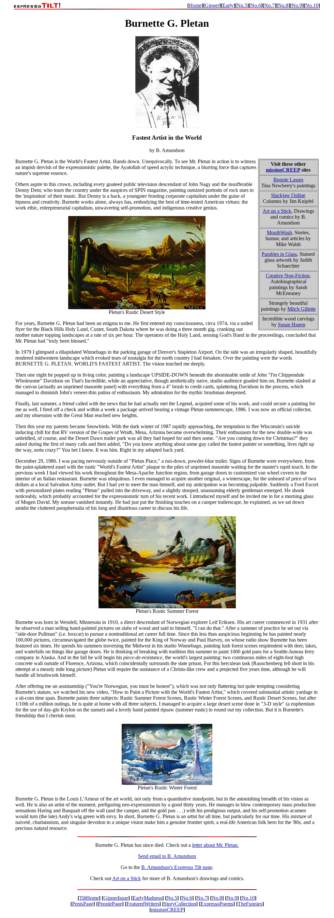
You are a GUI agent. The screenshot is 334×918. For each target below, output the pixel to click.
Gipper (212, 5)
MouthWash (279, 232)
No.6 (255, 5)
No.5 (242, 5)
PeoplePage (110, 904)
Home (195, 5)
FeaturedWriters (143, 904)
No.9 (297, 5)
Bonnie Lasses (288, 179)
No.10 (311, 5)
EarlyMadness (147, 898)
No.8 (283, 5)
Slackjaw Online (288, 195)
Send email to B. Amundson (167, 856)
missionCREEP (283, 170)
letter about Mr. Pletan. (215, 845)
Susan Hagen (291, 324)
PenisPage (82, 904)
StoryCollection (180, 904)
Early (228, 5)
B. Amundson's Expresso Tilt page (176, 867)
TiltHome (89, 898)
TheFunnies (250, 904)
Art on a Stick (277, 211)
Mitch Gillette (301, 309)
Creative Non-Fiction (288, 275)
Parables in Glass (279, 254)
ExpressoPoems (217, 904)
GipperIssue (115, 898)
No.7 (269, 5)
